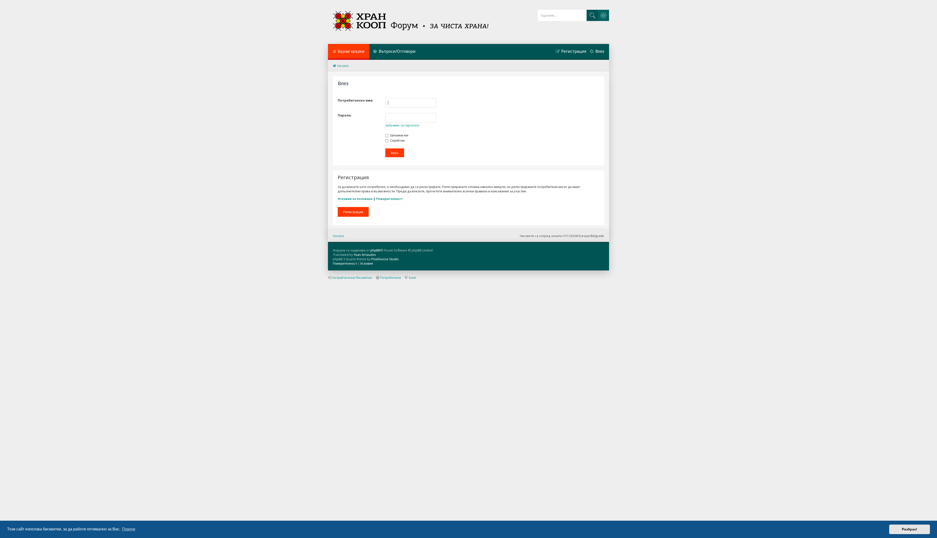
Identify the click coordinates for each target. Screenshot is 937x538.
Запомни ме (398, 135)
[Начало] (411, 22)
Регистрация (353, 212)
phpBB (375, 250)
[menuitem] (394, 52)
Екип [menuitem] (412, 277)
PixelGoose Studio (385, 259)
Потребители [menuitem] (390, 277)
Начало (338, 236)
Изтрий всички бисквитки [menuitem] (352, 277)
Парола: (345, 115)
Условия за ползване (355, 199)
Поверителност (389, 199)
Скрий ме (397, 140)
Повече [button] (128, 529)
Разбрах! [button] (909, 529)
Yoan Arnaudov (365, 254)
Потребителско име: (355, 100)
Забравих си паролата (402, 125)
